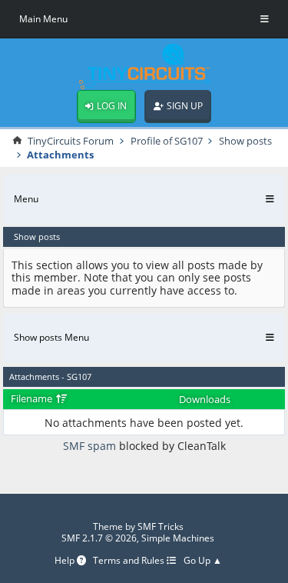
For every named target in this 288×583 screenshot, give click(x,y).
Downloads (204, 399)
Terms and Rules (130, 561)
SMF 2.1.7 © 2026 (99, 538)
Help (66, 561)
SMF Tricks (160, 526)
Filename (33, 398)
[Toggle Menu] (264, 19)
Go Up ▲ (203, 561)
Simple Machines (177, 538)
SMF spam (89, 445)
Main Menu (43, 18)
